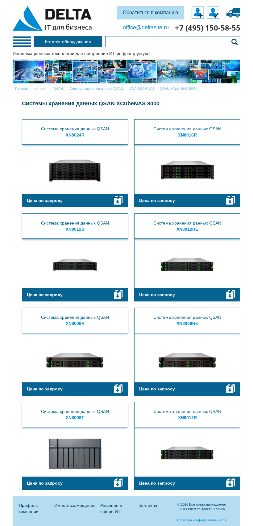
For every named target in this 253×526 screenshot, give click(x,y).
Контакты (148, 505)
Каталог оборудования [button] (68, 41)
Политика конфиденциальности (201, 520)
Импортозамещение (75, 505)
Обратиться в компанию (150, 12)
